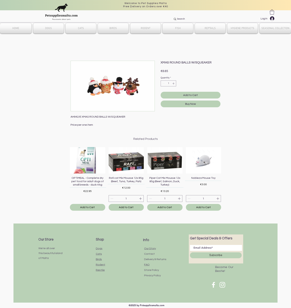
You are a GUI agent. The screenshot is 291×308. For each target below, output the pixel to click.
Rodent (100, 264)
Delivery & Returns (155, 259)
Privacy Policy (152, 275)
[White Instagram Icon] (222, 285)
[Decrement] (163, 83)
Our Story (150, 248)
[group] (145, 179)
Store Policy (151, 270)
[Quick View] (87, 160)
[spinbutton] (168, 83)
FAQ (147, 264)
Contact (149, 254)
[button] (272, 12)
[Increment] (174, 83)
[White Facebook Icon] (213, 285)
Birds (99, 259)
